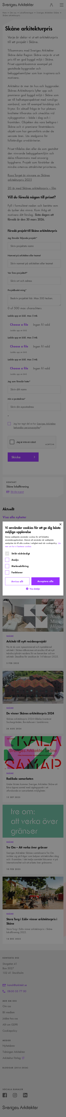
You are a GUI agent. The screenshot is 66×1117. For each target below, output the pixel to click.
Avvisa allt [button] (17, 581)
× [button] (60, 524)
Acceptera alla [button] (45, 581)
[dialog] (33, 558)
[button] (33, 589)
